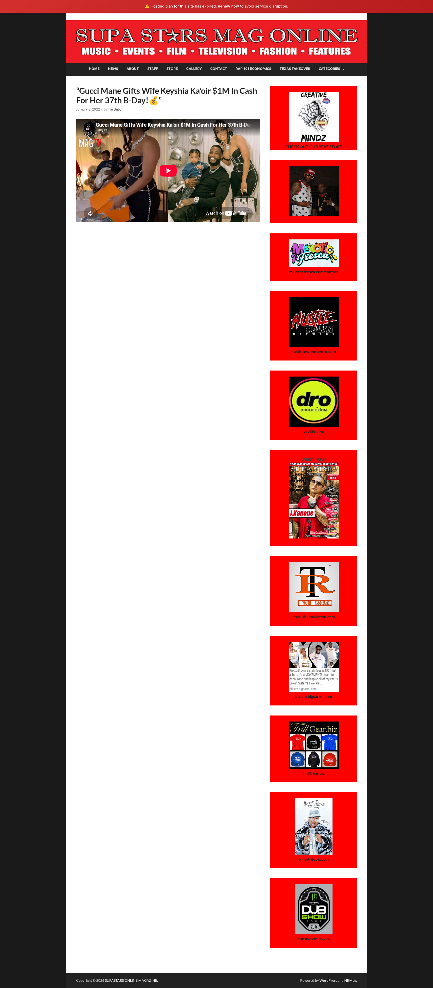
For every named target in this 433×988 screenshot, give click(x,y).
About (133, 69)
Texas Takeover (295, 69)
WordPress (328, 980)
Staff (152, 69)
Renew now (228, 6)
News (113, 69)
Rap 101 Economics (253, 69)
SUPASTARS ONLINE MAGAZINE (131, 980)
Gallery (194, 69)
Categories (329, 69)
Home (94, 69)
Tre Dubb (114, 109)
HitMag (350, 980)
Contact (218, 69)
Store (172, 69)
